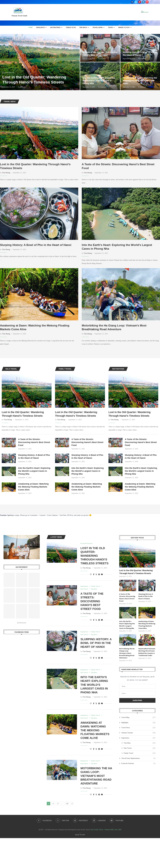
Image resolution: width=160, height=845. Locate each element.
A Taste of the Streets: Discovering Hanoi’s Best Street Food (34, 442)
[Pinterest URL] (9, 580)
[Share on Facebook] (93, 574)
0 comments (22, 87)
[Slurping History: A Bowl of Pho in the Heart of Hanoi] (39, 214)
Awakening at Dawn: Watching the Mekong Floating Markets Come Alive (33, 487)
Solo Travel (139, 748)
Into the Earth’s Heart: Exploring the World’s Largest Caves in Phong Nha (34, 471)
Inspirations (138, 738)
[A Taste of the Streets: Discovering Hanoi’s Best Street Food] (121, 133)
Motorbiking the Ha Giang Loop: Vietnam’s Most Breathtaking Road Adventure (33, 77)
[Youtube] (147, 2)
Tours (110, 27)
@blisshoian (21, 623)
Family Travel (139, 753)
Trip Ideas (83, 27)
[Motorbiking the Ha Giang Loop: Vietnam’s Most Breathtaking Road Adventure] (40, 62)
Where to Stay (124, 27)
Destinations (55, 27)
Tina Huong (6, 173)
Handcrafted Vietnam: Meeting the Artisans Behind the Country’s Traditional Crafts (146, 652)
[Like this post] (91, 574)
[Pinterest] (139, 2)
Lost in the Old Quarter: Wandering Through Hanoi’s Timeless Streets (23, 414)
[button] (4, 62)
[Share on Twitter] (96, 574)
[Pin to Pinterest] (99, 574)
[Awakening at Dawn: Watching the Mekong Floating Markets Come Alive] (39, 294)
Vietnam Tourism (138, 733)
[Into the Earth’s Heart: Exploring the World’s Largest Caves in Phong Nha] (121, 214)
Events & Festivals (138, 763)
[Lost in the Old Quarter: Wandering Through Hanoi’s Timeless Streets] (39, 133)
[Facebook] (132, 2)
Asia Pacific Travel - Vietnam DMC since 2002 (105, 829)
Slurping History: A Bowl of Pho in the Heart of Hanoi (35, 244)
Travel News (98, 27)
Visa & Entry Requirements (138, 758)
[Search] (147, 23)
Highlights (40, 27)
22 (67, 803)
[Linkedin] (143, 2)
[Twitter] (135, 2)
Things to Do (71, 27)
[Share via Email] (102, 574)
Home (30, 27)
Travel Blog (138, 717)
